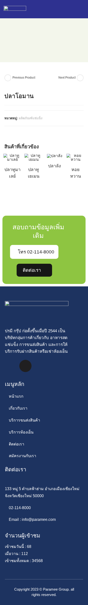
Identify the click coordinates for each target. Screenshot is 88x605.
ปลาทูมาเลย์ (12, 173)
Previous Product (23, 77)
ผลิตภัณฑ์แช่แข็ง (30, 118)
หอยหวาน (75, 173)
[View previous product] (7, 77)
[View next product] (80, 77)
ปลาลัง (54, 165)
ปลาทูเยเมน (33, 173)
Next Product (67, 77)
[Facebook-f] (11, 366)
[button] (67, 9)
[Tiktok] (25, 366)
